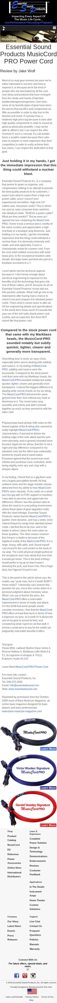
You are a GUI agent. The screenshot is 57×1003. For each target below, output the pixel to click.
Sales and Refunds (14, 997)
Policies (34, 939)
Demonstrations (38, 856)
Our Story (12, 921)
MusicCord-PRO (11, 380)
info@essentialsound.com (24, 685)
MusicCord (13, 845)
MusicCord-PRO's (29, 430)
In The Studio (37, 886)
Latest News (14, 926)
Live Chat (35, 921)
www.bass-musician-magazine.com (22, 711)
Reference (13, 854)
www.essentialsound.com (23, 689)
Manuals (34, 944)
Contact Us (36, 926)
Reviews (34, 865)
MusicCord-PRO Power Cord (32, 666)
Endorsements (38, 861)
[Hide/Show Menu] (53, 28)
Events (11, 930)
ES (9, 849)
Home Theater (37, 900)
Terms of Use (47, 997)
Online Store (14, 867)
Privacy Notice (32, 997)
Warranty (35, 949)
